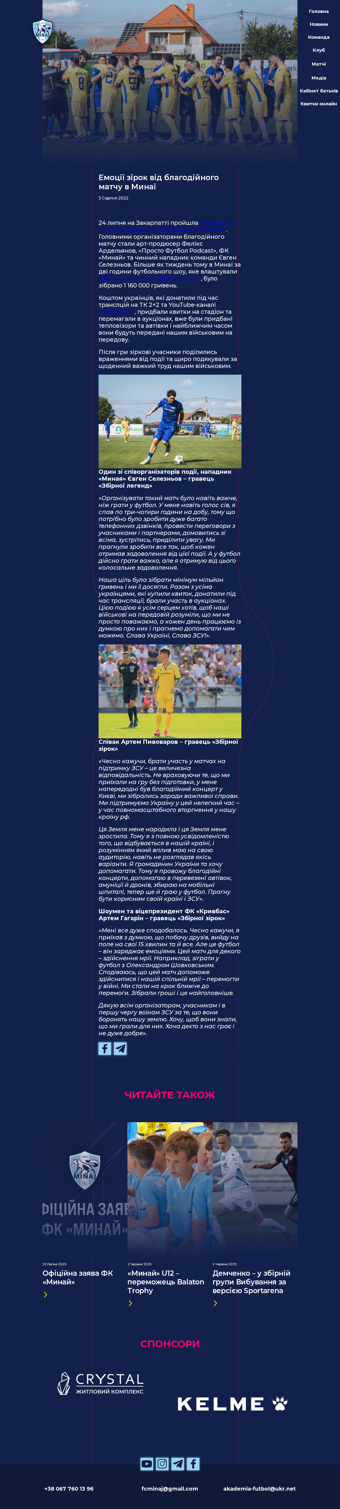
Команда (319, 37)
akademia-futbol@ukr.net (259, 1488)
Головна (319, 11)
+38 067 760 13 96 (69, 1488)
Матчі (319, 64)
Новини (319, 24)
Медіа (318, 77)
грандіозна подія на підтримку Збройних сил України (166, 226)
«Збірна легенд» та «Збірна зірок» (150, 278)
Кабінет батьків (319, 90)
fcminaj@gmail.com (170, 1488)
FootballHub (117, 311)
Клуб (319, 50)
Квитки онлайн (318, 103)
